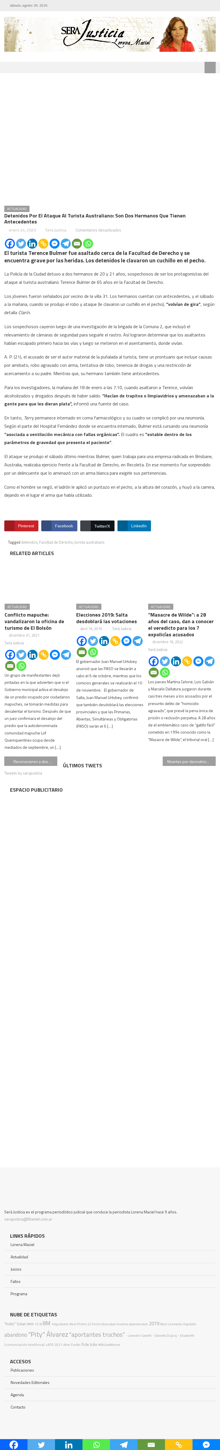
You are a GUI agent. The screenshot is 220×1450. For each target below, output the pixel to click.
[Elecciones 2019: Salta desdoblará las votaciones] (110, 578)
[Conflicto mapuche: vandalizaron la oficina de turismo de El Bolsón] (38, 578)
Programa (19, 1294)
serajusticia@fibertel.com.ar (28, 1219)
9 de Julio (89, 1344)
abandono (15, 1334)
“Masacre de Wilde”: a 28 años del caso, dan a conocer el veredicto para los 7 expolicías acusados (181, 624)
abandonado (138, 1324)
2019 (154, 1323)
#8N (30, 1324)
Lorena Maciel (22, 1244)
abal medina (118, 1324)
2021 (58, 1344)
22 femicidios (97, 1324)
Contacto (18, 1407)
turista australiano (89, 542)
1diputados (59, 1324)
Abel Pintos (78, 1324)
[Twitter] (21, 244)
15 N (38, 1324)
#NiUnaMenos (109, 1344)
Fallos (16, 1281)
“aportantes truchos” (97, 1334)
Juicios (16, 1269)
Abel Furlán (71, 1344)
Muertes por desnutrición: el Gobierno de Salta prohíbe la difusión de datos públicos (191, 761)
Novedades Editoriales (30, 1382)
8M (46, 1323)
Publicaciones (22, 1370)
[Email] (77, 244)
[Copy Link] (43, 244)
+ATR (50, 1344)
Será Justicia (55, 230)
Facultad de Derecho (56, 542)
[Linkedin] (32, 244)
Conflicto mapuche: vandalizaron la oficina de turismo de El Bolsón (34, 621)
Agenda (17, 1395)
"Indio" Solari (15, 1324)
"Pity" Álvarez (48, 1334)
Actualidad (17, 208)
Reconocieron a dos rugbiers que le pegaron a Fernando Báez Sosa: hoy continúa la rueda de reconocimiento (35, 761)
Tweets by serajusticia (23, 773)
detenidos (29, 542)
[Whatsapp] (88, 244)
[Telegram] (66, 244)
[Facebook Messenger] (55, 244)
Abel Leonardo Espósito (178, 1324)
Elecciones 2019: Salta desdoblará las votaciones (106, 618)
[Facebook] (10, 244)
